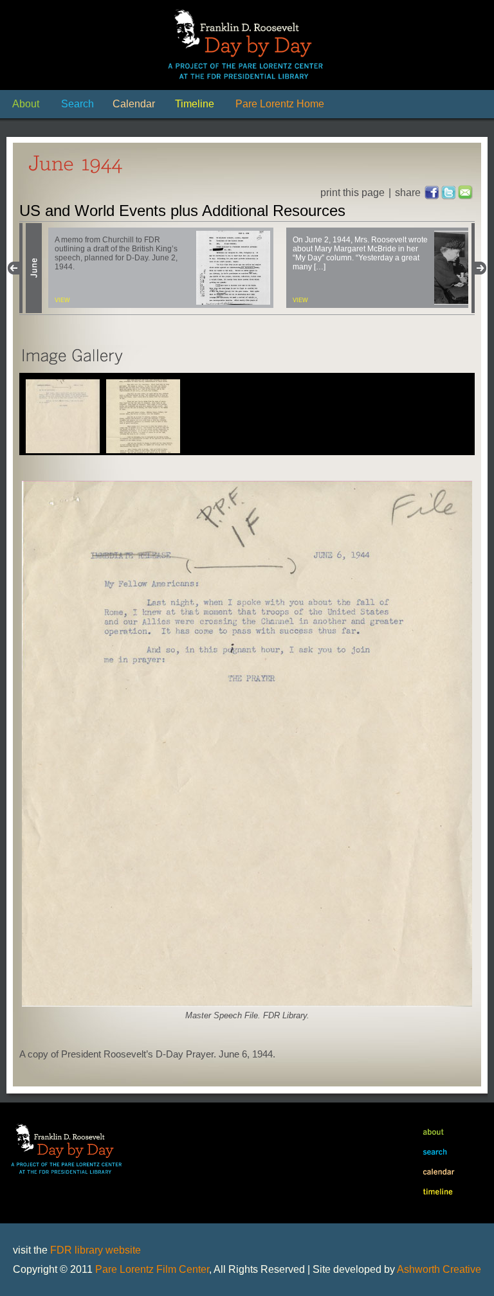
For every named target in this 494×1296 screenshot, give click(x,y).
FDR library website (95, 1250)
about (436, 1132)
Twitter (449, 193)
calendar (436, 1173)
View (62, 300)
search (436, 1152)
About (25, 103)
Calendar (134, 103)
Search (77, 103)
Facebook (432, 193)
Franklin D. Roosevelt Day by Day (247, 45)
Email (465, 193)
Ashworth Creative (439, 1269)
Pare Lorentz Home (279, 103)
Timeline (194, 103)
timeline (436, 1194)
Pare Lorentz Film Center (152, 1269)
